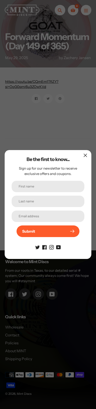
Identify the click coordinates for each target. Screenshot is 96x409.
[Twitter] (37, 247)
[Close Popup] (85, 155)
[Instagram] (51, 247)
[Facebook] (44, 247)
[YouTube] (58, 247)
